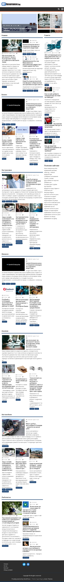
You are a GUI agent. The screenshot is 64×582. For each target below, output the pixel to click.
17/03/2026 (33, 295)
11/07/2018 (33, 374)
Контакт (6, 568)
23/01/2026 (33, 459)
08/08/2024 (6, 515)
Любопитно (5, 545)
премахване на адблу (50, 218)
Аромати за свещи (49, 216)
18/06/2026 (7, 25)
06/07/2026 (6, 295)
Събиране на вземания (51, 176)
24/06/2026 (6, 136)
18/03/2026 (19, 295)
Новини (25, 74)
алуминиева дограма (50, 170)
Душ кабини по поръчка (51, 180)
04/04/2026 (33, 134)
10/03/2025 (33, 213)
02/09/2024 (57, 140)
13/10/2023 (34, 502)
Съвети (46, 85)
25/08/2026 (34, 40)
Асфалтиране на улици (51, 200)
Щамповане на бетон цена (52, 212)
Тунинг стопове (49, 178)
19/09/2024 (57, 117)
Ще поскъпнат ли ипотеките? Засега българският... (43, 21)
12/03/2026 (19, 457)
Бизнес (28, 54)
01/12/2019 (19, 375)
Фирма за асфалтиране (51, 210)
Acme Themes (48, 579)
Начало (6, 564)
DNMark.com (48, 182)
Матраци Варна (49, 192)
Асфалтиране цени (50, 198)
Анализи (4, 87)
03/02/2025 (48, 52)
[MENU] (62, 9)
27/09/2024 (57, 88)
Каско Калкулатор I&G (50, 168)
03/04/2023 (34, 522)
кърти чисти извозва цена (52, 202)
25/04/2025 (19, 213)
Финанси (34, 54)
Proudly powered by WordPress (21, 579)
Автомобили (9, 244)
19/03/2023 (34, 542)
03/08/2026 (34, 77)
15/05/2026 (30, 419)
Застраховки (30, 90)
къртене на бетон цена (51, 194)
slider (24, 54)
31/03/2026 (6, 213)
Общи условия (8, 570)
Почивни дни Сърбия (50, 184)
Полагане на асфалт (50, 196)
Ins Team (14, 25)
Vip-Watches (47, 186)
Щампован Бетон (49, 206)
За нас (5, 566)
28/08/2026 (6, 53)
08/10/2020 (6, 374)
